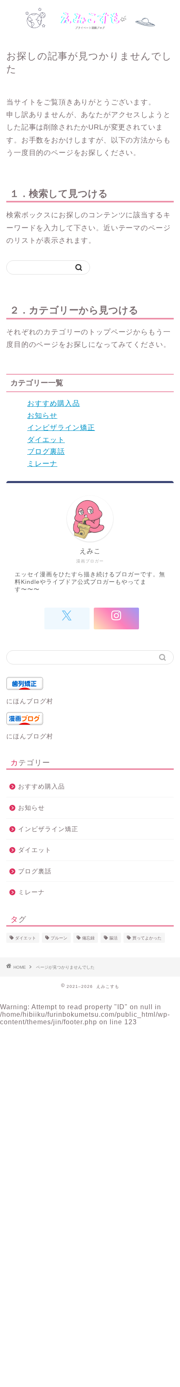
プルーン (59, 938)
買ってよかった (147, 938)
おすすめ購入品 (53, 403)
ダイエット (46, 440)
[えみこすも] (90, 22)
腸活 (113, 938)
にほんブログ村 (29, 701)
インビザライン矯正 (61, 428)
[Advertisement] (90, 1116)
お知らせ (42, 416)
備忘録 (88, 938)
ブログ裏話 (46, 452)
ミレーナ (42, 464)
